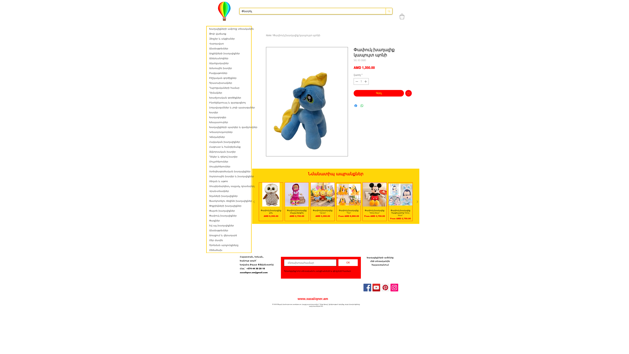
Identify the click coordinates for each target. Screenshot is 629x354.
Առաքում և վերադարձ (223, 235)
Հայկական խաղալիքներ (224, 142)
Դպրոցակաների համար (224, 88)
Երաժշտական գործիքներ (225, 97)
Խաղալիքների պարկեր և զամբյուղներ (230, 127)
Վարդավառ (216, 43)
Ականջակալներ (219, 63)
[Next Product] (417, 202)
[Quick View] (271, 194)
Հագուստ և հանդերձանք (225, 147)
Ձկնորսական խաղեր (222, 151)
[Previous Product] (254, 202)
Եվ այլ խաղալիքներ (221, 225)
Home (268, 35)
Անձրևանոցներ (218, 58)
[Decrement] (356, 81)
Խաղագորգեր (217, 117)
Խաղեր (213, 112)
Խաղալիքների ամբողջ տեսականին (230, 29)
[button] (402, 16)
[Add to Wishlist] (408, 93)
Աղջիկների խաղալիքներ (224, 53)
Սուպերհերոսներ (219, 166)
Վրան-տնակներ (219, 191)
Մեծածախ (215, 250)
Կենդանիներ (217, 137)
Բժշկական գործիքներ (223, 78)
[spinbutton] (361, 81)
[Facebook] (367, 287)
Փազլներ (214, 220)
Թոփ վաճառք (217, 33)
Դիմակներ (215, 92)
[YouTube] (376, 287)
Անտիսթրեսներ (218, 48)
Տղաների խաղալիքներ (223, 196)
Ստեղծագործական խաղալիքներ (229, 171)
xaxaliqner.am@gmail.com (254, 272)
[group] (335, 201)
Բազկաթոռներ (218, 73)
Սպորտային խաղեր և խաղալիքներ (230, 176)
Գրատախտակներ (220, 83)
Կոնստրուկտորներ (221, 132)
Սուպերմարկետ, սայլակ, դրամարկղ (230, 186)
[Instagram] (394, 287)
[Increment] (366, 81)
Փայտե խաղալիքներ (222, 210)
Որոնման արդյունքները (223, 245)
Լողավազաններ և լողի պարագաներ (230, 107)
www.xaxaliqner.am (313, 299)
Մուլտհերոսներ (218, 161)
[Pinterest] (385, 287)
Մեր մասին (216, 240)
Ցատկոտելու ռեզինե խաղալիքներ (230, 201)
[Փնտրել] (389, 11)
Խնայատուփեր (218, 122)
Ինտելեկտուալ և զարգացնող (227, 102)
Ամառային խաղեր (220, 68)
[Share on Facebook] (356, 106)
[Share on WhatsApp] (362, 106)
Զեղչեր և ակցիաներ (222, 38)
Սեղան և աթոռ (218, 181)
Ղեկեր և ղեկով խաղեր (223, 156)
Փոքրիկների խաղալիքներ (225, 206)
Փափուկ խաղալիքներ (223, 215)
